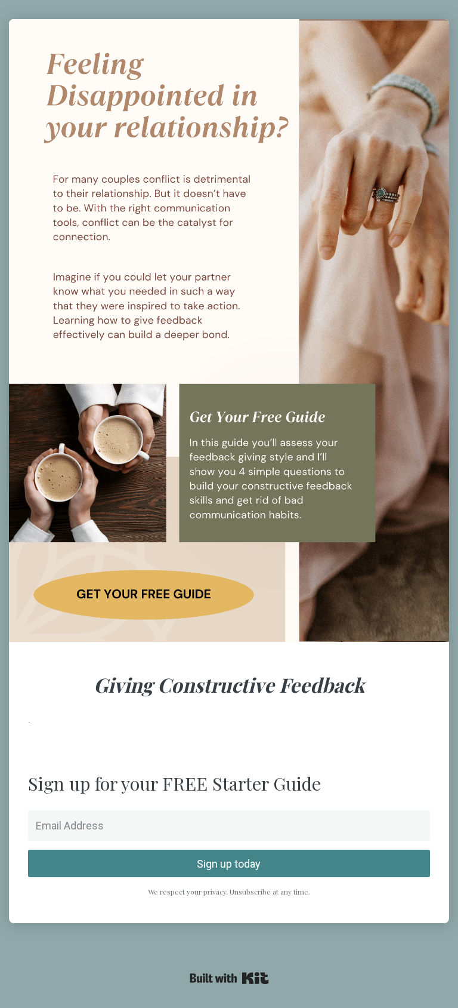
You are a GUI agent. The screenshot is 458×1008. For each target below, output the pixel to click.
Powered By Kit (229, 978)
